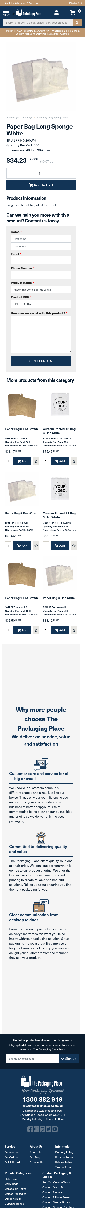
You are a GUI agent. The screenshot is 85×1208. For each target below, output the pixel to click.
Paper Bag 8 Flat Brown (21, 428)
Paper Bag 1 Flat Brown (21, 597)
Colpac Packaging (15, 1194)
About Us (35, 1152)
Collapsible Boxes (15, 1189)
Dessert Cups (13, 1199)
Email (16, 254)
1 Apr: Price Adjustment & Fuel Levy (20, 3)
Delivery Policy (64, 1152)
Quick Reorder (13, 1162)
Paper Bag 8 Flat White (21, 513)
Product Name (22, 282)
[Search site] (77, 22)
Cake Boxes (12, 1179)
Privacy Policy (63, 1162)
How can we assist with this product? (39, 313)
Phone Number (23, 268)
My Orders (11, 1157)
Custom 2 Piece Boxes (56, 1197)
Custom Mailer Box (54, 1187)
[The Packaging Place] (28, 12)
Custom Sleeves (52, 1192)
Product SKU (21, 297)
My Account (12, 1152)
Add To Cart (43, 184)
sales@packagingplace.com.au (43, 1106)
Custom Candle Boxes (56, 1202)
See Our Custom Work (56, 1182)
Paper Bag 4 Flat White (59, 597)
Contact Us (36, 1162)
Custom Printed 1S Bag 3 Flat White (59, 515)
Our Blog (35, 1157)
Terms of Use (63, 1167)
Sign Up (70, 1058)
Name (16, 232)
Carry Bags (11, 1184)
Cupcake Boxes (14, 1203)
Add (24, 461)
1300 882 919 (75, 3)
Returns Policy (64, 1157)
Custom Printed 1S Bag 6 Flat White (59, 430)
